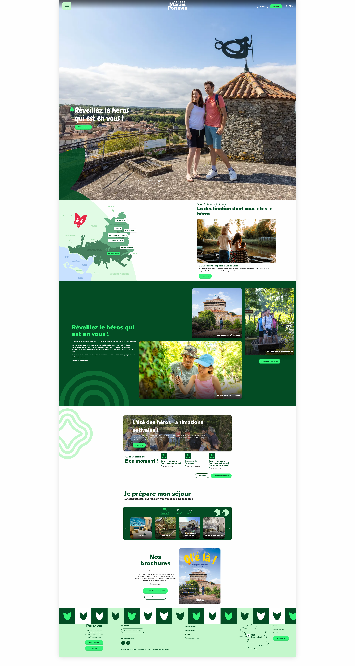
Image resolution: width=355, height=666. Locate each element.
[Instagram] (128, 643)
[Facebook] (123, 643)
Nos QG (94, 648)
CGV (148, 649)
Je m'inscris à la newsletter (132, 631)
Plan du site (125, 649)
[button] (286, 6)
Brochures (188, 634)
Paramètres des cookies (161, 649)
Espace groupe (190, 626)
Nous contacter (94, 642)
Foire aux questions (192, 638)
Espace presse (190, 630)
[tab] (164, 511)
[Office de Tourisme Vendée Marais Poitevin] (177, 4)
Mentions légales (138, 649)
